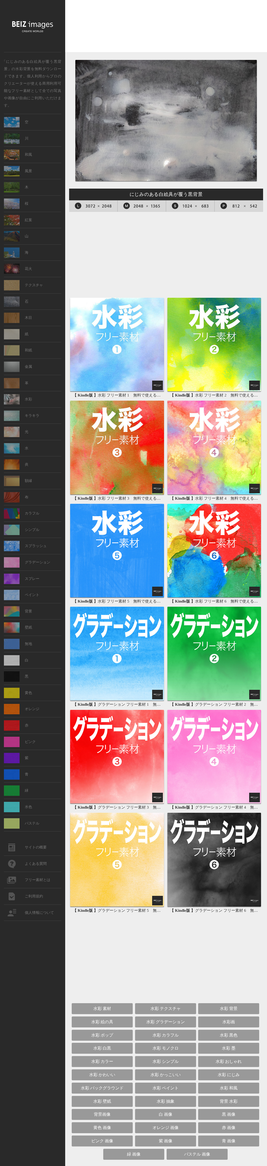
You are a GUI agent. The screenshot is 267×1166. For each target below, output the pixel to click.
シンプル (32, 530)
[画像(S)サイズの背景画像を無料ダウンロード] (190, 206)
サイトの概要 (36, 847)
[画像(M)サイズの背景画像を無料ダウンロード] (142, 206)
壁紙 (28, 627)
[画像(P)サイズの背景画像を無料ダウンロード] (239, 206)
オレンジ (32, 709)
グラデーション (37, 562)
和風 (28, 155)
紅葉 (28, 220)
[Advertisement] (166, 28)
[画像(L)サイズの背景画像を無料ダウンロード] (93, 206)
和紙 (28, 350)
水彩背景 (23, 68)
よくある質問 (36, 864)
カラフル (32, 513)
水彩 (28, 399)
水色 (28, 807)
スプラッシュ (36, 546)
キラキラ (32, 416)
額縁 (28, 481)
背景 (28, 611)
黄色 (28, 693)
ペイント (32, 595)
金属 (28, 367)
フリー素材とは (37, 880)
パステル (32, 823)
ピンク (30, 742)
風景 (28, 171)
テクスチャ (34, 285)
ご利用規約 (34, 896)
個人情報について (39, 913)
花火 (28, 269)
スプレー (32, 579)
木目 (28, 318)
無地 (28, 644)
